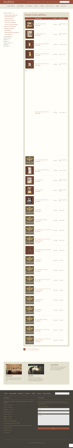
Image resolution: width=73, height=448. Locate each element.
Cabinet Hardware (20, 6)
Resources (43, 1)
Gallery (47, 1)
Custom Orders (33, 1)
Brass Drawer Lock (39, 180)
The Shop (30, 375)
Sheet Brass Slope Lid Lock (40, 23)
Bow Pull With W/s (39, 299)
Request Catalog (56, 1)
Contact (51, 1)
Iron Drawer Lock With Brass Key (42, 199)
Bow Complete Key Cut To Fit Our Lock (43, 229)
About (28, 1)
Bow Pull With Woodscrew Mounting (43, 249)
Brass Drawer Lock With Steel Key (42, 43)
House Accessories (49, 6)
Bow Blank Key (38, 209)
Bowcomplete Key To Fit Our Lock (42, 329)
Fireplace (42, 6)
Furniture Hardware (11, 6)
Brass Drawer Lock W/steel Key (41, 160)
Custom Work (54, 365)
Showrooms (9, 376)
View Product (38, 25)
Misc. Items (63, 6)
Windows (36, 6)
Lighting (57, 6)
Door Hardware (29, 6)
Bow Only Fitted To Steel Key (41, 219)
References (39, 1)
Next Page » (36, 349)
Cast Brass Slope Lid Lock (40, 33)
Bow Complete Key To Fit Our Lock (42, 279)
